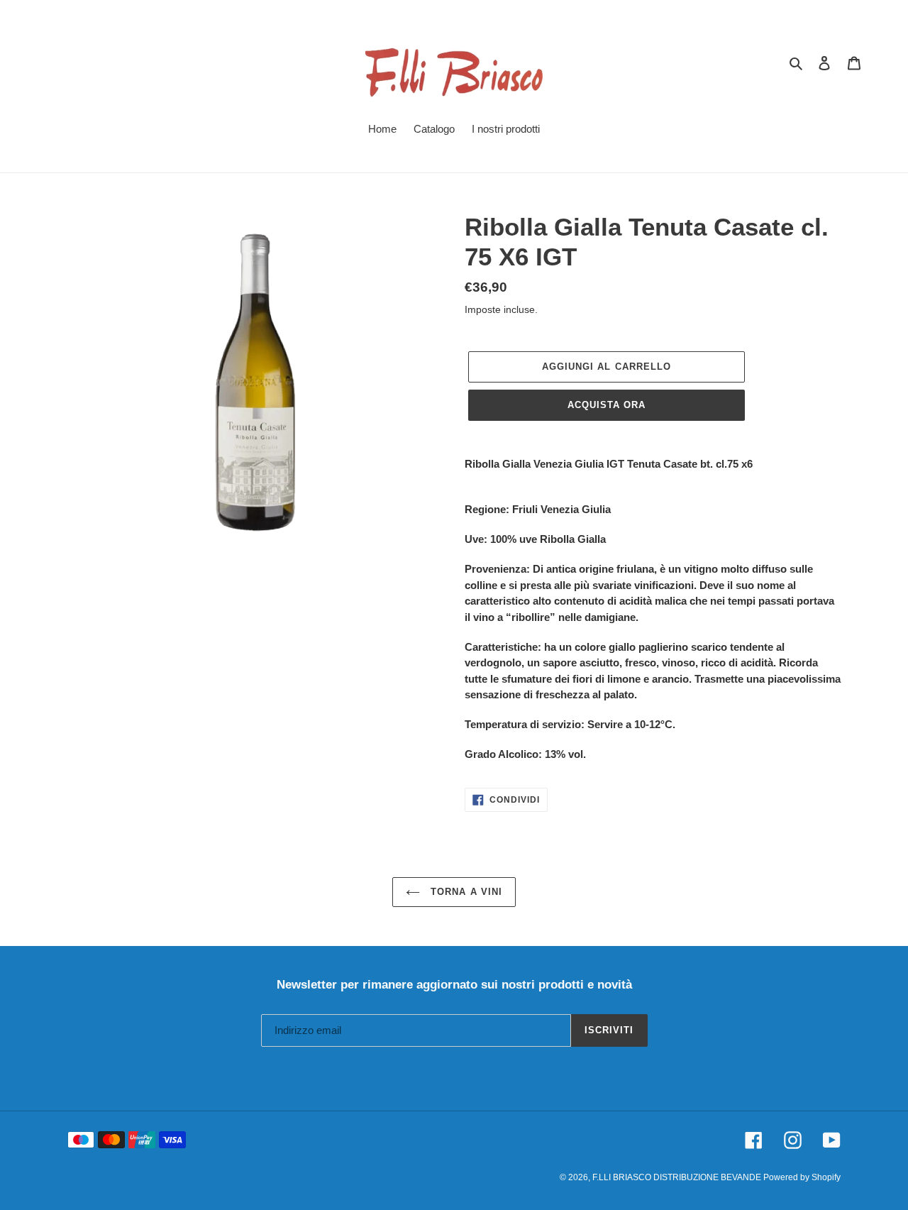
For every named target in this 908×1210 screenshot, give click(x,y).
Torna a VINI (464, 891)
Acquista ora (607, 405)
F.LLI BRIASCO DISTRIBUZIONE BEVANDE (677, 1177)
